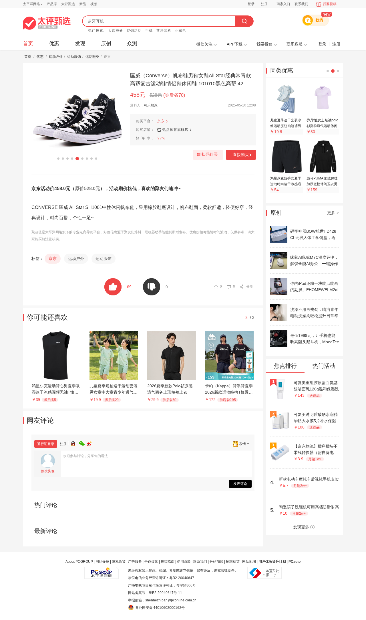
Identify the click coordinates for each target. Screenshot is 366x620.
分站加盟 (216, 562)
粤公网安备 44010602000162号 (160, 608)
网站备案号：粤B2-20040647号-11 (155, 593)
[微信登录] (83, 443)
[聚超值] (47, 23)
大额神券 (115, 31)
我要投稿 (330, 4)
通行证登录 (45, 444)
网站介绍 (102, 562)
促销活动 (134, 31)
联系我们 (200, 562)
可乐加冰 (151, 105)
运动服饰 (74, 57)
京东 (161, 121)
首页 (28, 43)
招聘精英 (233, 562)
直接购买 (241, 154)
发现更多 (301, 527)
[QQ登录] (75, 443)
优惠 (54, 43)
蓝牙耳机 (163, 31)
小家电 (180, 31)
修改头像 (48, 471)
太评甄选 (68, 4)
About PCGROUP (79, 562)
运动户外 (56, 57)
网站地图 (249, 562)
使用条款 (184, 562)
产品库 (52, 4)
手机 (149, 31)
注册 (264, 4)
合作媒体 (151, 562)
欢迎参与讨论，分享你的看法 (85, 456)
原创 (106, 43)
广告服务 (135, 562)
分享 (249, 287)
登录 (251, 4)
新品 (82, 4)
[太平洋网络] (101, 570)
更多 (333, 212)
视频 (93, 4)
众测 (132, 43)
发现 (80, 43)
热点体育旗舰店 (175, 130)
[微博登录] (91, 443)
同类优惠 (281, 70)
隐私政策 (119, 562)
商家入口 (283, 4)
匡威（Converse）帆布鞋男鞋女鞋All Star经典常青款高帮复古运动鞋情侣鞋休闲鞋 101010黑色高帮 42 (190, 79)
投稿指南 (167, 562)
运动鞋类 (92, 57)
